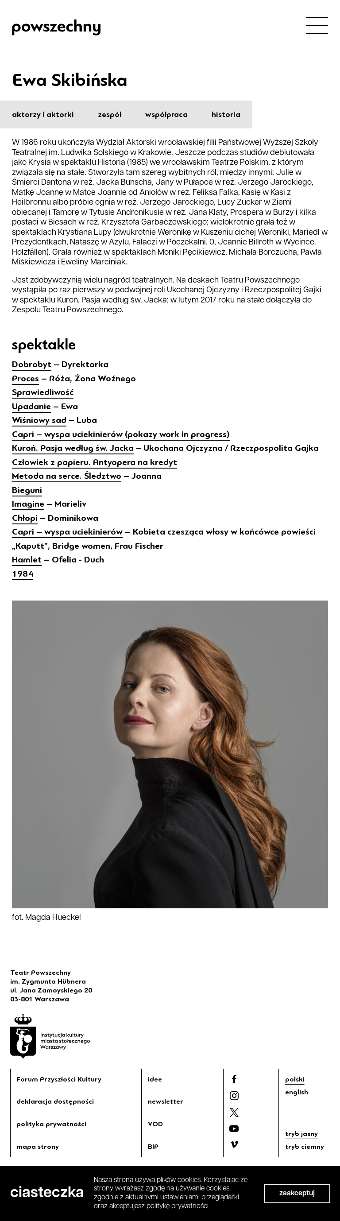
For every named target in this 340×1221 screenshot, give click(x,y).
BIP (153, 1146)
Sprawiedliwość (42, 392)
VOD (155, 1124)
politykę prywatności (178, 1206)
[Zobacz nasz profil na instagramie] (234, 1095)
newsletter (165, 1101)
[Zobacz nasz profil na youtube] (234, 1128)
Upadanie (31, 406)
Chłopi (25, 517)
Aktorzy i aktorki (43, 114)
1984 (22, 573)
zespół (109, 114)
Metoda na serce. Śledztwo (66, 475)
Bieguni (27, 490)
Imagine (28, 503)
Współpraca (166, 114)
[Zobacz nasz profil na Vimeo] (234, 1144)
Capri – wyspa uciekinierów (67, 531)
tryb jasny (301, 1133)
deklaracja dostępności (55, 1101)
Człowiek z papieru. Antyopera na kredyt (94, 462)
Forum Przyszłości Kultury (58, 1079)
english (296, 1092)
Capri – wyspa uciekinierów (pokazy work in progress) (121, 434)
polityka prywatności (51, 1124)
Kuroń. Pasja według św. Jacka (73, 448)
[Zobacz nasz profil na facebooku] (234, 1079)
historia (226, 114)
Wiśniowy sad (39, 420)
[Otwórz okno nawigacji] (317, 25)
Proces (25, 378)
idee (155, 1079)
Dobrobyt (31, 364)
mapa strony (37, 1146)
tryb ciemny (304, 1146)
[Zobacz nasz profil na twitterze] (234, 1112)
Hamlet (27, 559)
